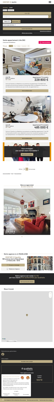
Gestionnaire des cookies (46, 400)
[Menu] (50, 2)
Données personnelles (32, 400)
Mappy (15, 341)
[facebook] (2, 354)
